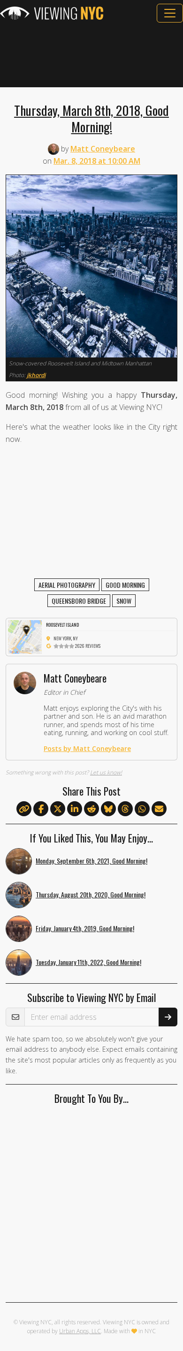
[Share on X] (57, 809)
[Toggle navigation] (170, 13)
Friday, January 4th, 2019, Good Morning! (85, 928)
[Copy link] (23, 808)
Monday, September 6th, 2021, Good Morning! (91, 860)
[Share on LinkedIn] (74, 809)
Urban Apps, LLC (80, 1331)
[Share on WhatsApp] (142, 809)
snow (123, 601)
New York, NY (65, 638)
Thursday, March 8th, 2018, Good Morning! (91, 118)
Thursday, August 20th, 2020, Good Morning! (90, 894)
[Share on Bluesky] (108, 809)
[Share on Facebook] (40, 809)
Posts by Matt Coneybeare (87, 748)
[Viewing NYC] (51, 13)
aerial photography (66, 585)
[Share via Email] (159, 809)
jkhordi (36, 375)
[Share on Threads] (125, 809)
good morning (125, 585)
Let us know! (106, 772)
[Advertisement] (91, 55)
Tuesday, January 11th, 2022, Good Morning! (88, 962)
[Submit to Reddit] (91, 809)
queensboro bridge (79, 601)
